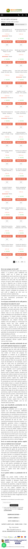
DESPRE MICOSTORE (13, 514)
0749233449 (15, 527)
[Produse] (2, 15)
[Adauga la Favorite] (7, 45)
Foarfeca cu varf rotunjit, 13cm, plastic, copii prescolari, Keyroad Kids (21, 91)
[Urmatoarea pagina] (25, 262)
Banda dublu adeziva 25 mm (7, 208)
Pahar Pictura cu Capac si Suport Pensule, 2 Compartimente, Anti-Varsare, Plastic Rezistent (7, 169)
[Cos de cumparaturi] (22, 15)
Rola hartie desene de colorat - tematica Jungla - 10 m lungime (7, 112)
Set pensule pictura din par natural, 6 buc (21, 30)
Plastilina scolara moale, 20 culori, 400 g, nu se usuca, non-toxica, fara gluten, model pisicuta (7, 71)
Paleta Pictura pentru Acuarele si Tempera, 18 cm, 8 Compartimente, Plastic (7, 226)
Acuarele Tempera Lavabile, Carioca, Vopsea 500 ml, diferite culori (7, 188)
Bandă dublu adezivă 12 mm (7, 151)
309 (22, 262)
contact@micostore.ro (15, 529)
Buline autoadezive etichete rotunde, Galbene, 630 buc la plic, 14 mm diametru (21, 188)
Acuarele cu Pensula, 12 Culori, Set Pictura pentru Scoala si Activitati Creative (21, 112)
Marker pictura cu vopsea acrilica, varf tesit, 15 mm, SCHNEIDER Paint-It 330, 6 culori (21, 208)
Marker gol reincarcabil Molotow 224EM (21, 50)
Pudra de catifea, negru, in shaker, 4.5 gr (7, 133)
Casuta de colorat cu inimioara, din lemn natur (21, 245)
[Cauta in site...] (26, 15)
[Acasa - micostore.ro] (14, 10)
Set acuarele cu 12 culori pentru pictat (7, 30)
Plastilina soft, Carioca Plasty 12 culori (7, 50)
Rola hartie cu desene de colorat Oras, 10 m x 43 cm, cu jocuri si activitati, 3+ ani (7, 91)
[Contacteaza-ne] (18, 15)
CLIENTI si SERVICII (13, 517)
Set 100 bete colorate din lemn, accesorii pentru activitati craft (21, 169)
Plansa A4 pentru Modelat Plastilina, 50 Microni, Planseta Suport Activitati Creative (21, 133)
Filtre (8, 24)
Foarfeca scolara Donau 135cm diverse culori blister (7, 245)
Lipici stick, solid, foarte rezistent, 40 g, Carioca (21, 71)
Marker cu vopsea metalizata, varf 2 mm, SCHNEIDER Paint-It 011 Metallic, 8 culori (21, 226)
